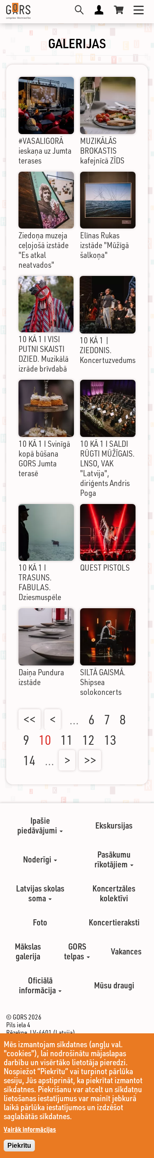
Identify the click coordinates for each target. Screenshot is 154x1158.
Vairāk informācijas (30, 1129)
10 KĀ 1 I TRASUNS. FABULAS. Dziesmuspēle (39, 582)
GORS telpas (75, 951)
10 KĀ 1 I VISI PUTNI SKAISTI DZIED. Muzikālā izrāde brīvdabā (43, 354)
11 (66, 740)
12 (88, 740)
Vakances (126, 951)
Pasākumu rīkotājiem (112, 859)
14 (29, 760)
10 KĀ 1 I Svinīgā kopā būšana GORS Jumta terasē (44, 458)
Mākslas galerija (28, 951)
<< (29, 719)
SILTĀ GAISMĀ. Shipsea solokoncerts (103, 682)
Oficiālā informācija (38, 985)
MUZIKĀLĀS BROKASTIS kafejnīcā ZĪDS (102, 151)
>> (90, 760)
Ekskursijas (114, 825)
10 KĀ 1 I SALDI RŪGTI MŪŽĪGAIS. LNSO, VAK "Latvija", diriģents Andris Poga (107, 468)
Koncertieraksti (114, 922)
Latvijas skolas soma (40, 893)
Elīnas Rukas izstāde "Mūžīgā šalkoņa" (104, 245)
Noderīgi (38, 859)
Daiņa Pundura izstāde (41, 677)
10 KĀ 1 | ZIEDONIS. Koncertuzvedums (108, 350)
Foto (40, 922)
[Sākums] (18, 11)
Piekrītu (19, 1145)
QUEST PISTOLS (105, 567)
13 (110, 740)
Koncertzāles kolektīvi (114, 893)
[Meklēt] (79, 10)
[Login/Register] (99, 10)
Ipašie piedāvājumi (38, 825)
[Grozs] (119, 10)
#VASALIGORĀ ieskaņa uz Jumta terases (44, 151)
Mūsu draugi (114, 985)
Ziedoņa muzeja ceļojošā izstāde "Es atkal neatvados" (43, 250)
